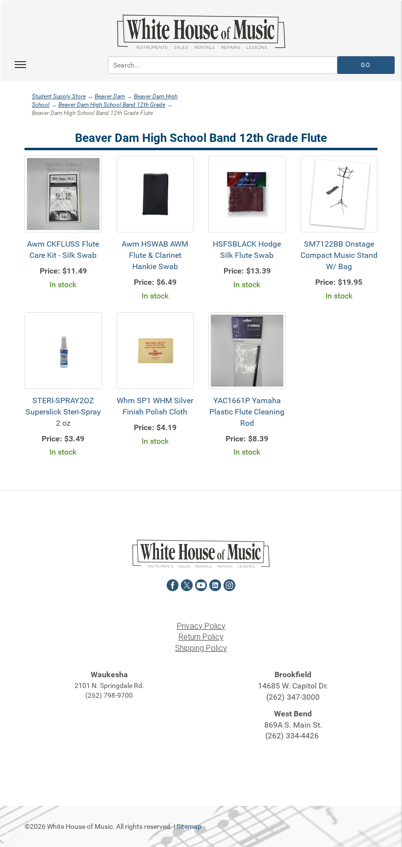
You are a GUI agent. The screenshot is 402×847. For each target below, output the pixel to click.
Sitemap (188, 826)
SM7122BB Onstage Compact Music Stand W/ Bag (339, 255)
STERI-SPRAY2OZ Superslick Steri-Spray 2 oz (63, 412)
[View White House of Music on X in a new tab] (186, 584)
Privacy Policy (201, 626)
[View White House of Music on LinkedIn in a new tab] (215, 584)
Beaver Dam (110, 96)
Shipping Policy (201, 648)
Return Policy (201, 636)
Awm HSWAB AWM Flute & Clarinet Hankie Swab (155, 255)
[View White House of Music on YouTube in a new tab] (201, 584)
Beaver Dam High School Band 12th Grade (111, 104)
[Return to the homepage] (201, 32)
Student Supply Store (59, 96)
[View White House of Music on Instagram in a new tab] (229, 584)
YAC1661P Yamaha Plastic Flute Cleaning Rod (246, 412)
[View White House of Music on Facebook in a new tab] (172, 584)
